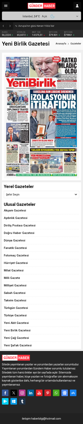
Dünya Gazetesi (14, 240)
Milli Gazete (12, 278)
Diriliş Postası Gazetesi (20, 225)
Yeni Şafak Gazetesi (18, 345)
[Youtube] (39, 393)
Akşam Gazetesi (15, 210)
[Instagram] (22, 393)
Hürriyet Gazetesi (16, 263)
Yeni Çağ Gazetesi (16, 338)
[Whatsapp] (56, 393)
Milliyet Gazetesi (15, 285)
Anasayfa (61, 43)
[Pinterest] (47, 393)
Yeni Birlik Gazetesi (17, 330)
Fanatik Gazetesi (15, 248)
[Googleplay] (5, 401)
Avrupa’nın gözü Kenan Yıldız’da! (36, 25)
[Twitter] (13, 393)
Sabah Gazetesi (14, 293)
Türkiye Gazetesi (15, 315)
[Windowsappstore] (13, 401)
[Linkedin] (30, 393)
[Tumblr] (22, 401)
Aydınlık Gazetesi (15, 218)
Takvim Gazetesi (15, 300)
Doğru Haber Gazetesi (19, 233)
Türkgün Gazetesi (16, 308)
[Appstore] (73, 393)
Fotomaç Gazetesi (16, 255)
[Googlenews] (64, 393)
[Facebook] (5, 393)
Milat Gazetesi (14, 270)
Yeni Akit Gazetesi (16, 323)
